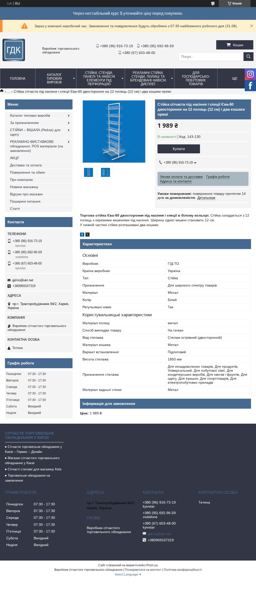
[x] (88, 235)
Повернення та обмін (27, 172)
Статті (15, 209)
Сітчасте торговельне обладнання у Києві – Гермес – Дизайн (33, 449)
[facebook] (82, 235)
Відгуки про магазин (26, 194)
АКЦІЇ (14, 158)
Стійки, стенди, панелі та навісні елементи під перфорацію (99, 78)
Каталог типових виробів (54, 78)
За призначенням (24, 123)
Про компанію (21, 180)
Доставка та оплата (26, 165)
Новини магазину (24, 187)
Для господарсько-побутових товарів (196, 78)
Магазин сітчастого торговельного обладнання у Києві (32, 460)
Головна (18, 78)
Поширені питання (25, 201)
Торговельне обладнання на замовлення (27, 478)
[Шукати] (249, 56)
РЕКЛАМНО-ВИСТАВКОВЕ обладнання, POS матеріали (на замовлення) (36, 146)
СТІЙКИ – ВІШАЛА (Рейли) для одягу (35, 132)
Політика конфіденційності (183, 570)
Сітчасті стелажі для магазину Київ (35, 469)
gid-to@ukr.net (22, 280)
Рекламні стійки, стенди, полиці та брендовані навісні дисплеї (148, 78)
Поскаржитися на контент (143, 570)
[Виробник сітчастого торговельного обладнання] (13, 60)
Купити (179, 149)
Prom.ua (152, 565)
